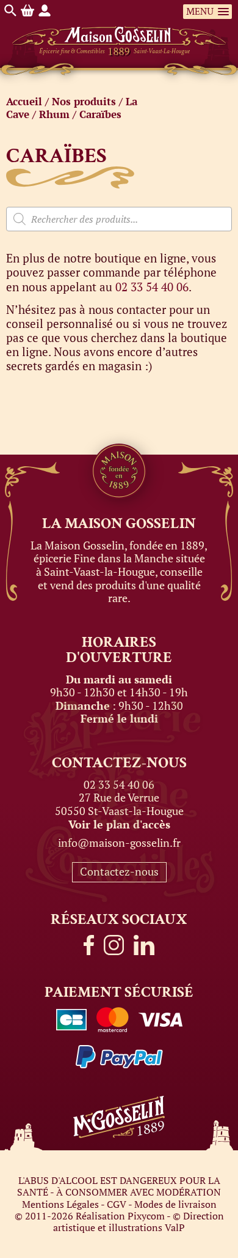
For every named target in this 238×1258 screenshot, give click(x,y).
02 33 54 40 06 (152, 286)
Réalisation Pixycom (120, 1216)
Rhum (54, 114)
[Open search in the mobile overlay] (119, 219)
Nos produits (84, 101)
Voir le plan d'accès (119, 824)
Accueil (24, 101)
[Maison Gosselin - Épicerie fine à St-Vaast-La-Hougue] (119, 28)
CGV (116, 1204)
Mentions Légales (60, 1204)
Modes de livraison (175, 1204)
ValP (175, 1227)
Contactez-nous (119, 871)
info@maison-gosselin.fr (119, 842)
